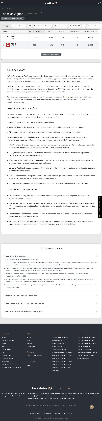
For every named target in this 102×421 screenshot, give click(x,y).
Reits (28, 340)
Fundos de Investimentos (10, 364)
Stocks (29, 337)
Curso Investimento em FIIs (85, 340)
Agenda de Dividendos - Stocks (62, 361)
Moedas (29, 343)
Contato (56, 405)
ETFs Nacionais (6, 355)
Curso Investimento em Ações (86, 337)
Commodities (31, 346)
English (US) (47, 413)
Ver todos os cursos (83, 358)
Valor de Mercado (18, 26)
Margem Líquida (60, 26)
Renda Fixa (5, 361)
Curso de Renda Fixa (83, 346)
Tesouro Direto (6, 349)
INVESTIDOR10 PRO (100, 204)
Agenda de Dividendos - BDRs (61, 367)
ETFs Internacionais (8, 358)
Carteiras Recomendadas (60, 337)
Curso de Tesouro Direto (84, 349)
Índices (4, 352)
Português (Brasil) (35, 413)
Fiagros (4, 343)
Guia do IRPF (56, 370)
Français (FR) (68, 413)
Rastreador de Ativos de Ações (62, 352)
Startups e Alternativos (34, 356)
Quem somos (73, 405)
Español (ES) (57, 413)
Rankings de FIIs (57, 346)
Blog (28, 365)
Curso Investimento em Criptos (86, 343)
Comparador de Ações (59, 349)
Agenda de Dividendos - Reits (61, 364)
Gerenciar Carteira (57, 340)
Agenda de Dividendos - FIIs (61, 358)
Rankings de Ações (58, 343)
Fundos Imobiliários (8, 340)
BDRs (3, 346)
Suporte (63, 405)
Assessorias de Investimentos (11, 367)
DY (30, 26)
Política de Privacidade (32, 405)
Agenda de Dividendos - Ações (62, 355)
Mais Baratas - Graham (42, 26)
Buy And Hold (75, 26)
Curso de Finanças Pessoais (85, 355)
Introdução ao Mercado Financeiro (87, 352)
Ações (4, 337)
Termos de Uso (46, 405)
